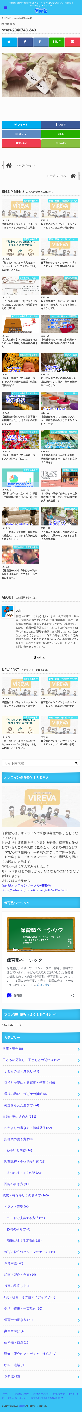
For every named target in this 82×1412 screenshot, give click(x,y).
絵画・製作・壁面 (20, 1274)
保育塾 (22, 1405)
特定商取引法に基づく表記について (47, 1398)
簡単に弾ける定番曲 (24, 1240)
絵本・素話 (14, 1365)
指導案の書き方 (18, 1139)
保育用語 (13, 1263)
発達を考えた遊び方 (21, 1105)
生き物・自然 (16, 1342)
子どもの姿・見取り (21, 1071)
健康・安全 (13, 1048)
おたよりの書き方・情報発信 (28, 1128)
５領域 (12, 1376)
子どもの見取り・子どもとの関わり (32, 1060)
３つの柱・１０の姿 (24, 1172)
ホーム (6, 1393)
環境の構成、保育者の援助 (26, 1094)
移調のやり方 (18, 1229)
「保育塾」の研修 (21, 1393)
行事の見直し (16, 1286)
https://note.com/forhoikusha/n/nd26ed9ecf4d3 (34, 890)
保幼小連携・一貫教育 (23, 1308)
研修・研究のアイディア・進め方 (30, 1353)
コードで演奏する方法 (26, 1218)
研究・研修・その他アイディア (29, 1297)
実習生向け (14, 1331)
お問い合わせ (59, 1393)
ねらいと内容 (19, 1150)
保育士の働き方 (18, 1319)
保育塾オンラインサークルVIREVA (26, 885)
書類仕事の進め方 (19, 1116)
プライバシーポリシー (17, 1398)
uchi (18, 610)
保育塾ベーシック (41, 1393)
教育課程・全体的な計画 (24, 1161)
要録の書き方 (16, 1184)
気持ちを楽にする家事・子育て (29, 1082)
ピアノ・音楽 (16, 1206)
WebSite (41, 657)
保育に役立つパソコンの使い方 (29, 1252)
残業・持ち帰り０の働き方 (26, 1195)
